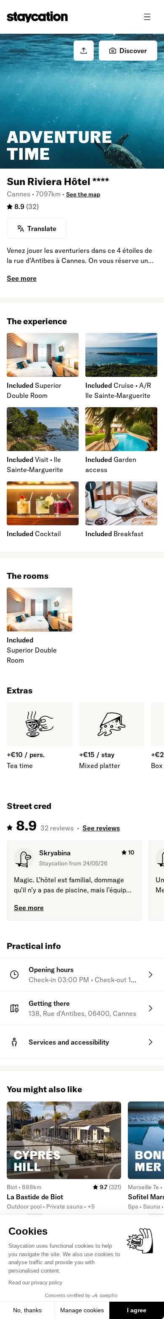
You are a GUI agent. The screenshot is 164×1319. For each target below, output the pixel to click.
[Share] (84, 50)
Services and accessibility (69, 1042)
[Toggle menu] (147, 17)
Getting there (49, 1003)
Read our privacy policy (35, 1283)
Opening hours (51, 969)
